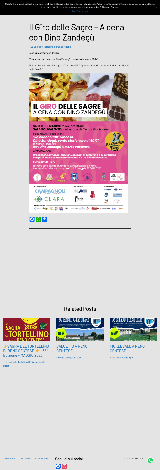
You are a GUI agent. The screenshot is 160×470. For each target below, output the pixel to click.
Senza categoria (62, 46)
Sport (6, 365)
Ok (73, 11)
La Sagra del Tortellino (41, 46)
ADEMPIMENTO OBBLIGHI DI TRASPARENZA (26, 458)
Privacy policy (83, 11)
